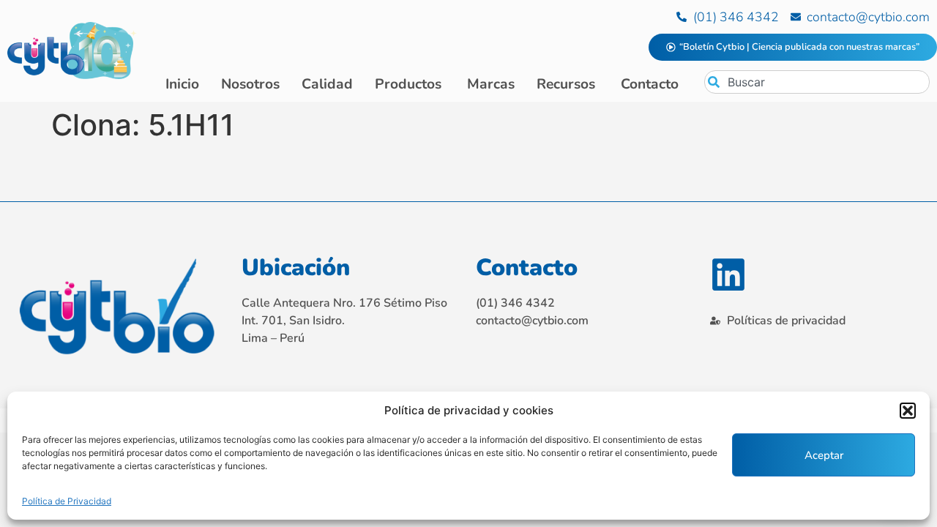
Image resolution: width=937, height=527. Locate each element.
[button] (907, 410)
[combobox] (817, 82)
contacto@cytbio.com (532, 321)
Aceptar (824, 455)
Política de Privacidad (66, 501)
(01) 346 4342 (515, 303)
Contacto (527, 267)
